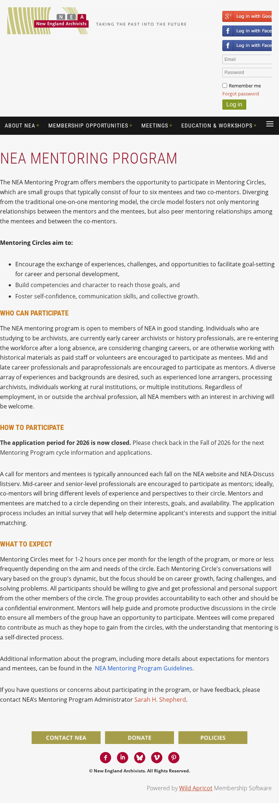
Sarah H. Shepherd (160, 700)
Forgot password (240, 93)
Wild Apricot (196, 788)
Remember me (245, 85)
